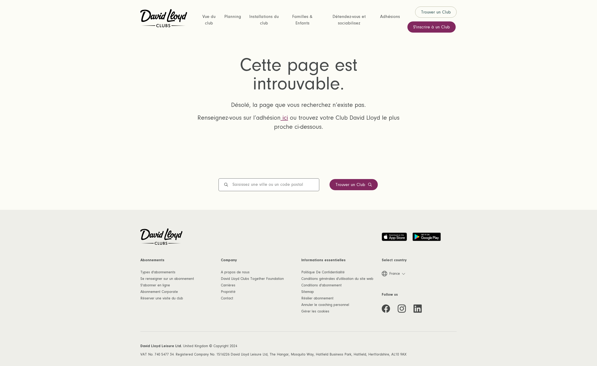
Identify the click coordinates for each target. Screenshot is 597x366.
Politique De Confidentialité (323, 272)
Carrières (228, 285)
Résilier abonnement (317, 298)
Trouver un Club (436, 12)
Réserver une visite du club (161, 298)
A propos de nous (235, 272)
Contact (227, 298)
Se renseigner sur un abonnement (167, 279)
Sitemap (307, 292)
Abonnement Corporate (159, 292)
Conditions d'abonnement (321, 285)
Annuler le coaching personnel (325, 305)
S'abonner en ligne (155, 285)
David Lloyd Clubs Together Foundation (252, 279)
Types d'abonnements (157, 272)
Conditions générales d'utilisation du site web (337, 279)
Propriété (228, 292)
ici (284, 117)
